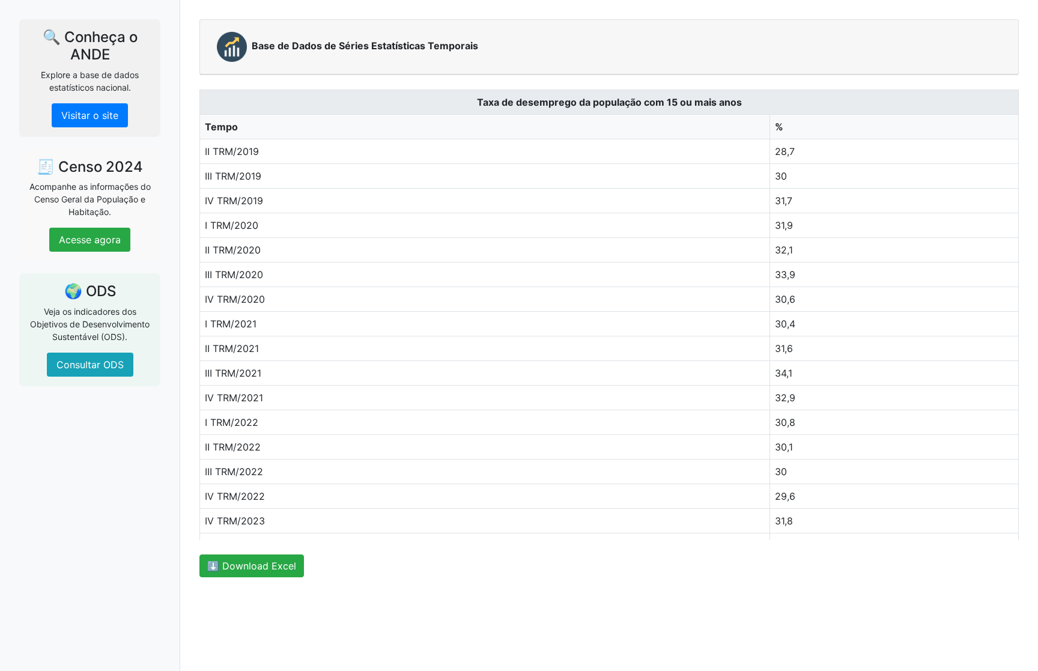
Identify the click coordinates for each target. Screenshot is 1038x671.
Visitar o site (89, 115)
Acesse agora (90, 240)
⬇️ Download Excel (251, 566)
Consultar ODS (90, 365)
